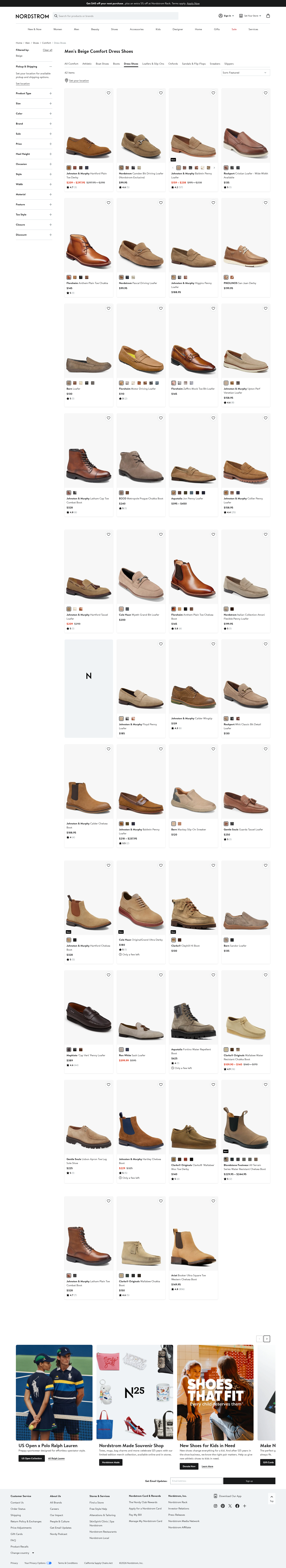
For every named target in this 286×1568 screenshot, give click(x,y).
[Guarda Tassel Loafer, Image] (246, 781)
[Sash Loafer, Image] (141, 1007)
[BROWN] (145, 383)
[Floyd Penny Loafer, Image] (141, 676)
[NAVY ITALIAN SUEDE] (86, 167)
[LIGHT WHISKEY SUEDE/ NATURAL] (121, 609)
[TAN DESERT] (121, 277)
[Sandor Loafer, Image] (246, 898)
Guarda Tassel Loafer (243, 829)
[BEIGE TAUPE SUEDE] (226, 609)
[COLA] (173, 1159)
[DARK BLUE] (238, 167)
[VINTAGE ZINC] (232, 1159)
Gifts (217, 29)
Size (18, 103)
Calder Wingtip (191, 718)
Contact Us (17, 1502)
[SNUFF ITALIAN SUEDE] (69, 167)
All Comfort (71, 63)
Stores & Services (100, 1496)
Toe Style (21, 214)
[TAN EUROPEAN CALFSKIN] (69, 492)
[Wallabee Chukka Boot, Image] (141, 1233)
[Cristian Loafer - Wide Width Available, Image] (246, 125)
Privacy (14, 1563)
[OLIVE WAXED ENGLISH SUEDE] (127, 823)
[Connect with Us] (245, 1506)
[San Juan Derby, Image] (246, 235)
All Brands (56, 1502)
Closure (20, 224)
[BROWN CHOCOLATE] (86, 277)
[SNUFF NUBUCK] (232, 383)
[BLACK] (133, 167)
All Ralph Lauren (56, 1458)
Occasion (21, 164)
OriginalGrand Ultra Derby (141, 939)
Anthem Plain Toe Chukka (87, 283)
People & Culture (59, 1521)
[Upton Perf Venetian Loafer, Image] (246, 341)
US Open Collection (32, 1458)
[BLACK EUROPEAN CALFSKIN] (74, 492)
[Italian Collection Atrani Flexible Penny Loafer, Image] (246, 567)
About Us (55, 1496)
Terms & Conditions (68, 1563)
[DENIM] (127, 1049)
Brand (19, 123)
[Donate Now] (215, 1393)
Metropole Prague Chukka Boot (141, 498)
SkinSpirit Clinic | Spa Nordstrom (102, 1523)
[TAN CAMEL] (121, 167)
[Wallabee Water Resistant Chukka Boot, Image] (246, 1007)
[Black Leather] (74, 1049)
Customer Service (21, 1496)
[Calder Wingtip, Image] (193, 676)
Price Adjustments (21, 1527)
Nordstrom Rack (177, 1502)
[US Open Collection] (54, 1393)
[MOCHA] (74, 277)
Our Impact (56, 1515)
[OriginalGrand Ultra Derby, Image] (141, 898)
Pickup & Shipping (26, 66)
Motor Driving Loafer (137, 388)
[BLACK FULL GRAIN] (179, 277)
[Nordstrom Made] (134, 1393)
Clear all (47, 49)
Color (19, 113)
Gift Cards (268, 1462)
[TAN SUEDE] (173, 492)
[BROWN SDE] (179, 940)
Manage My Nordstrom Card (145, 1521)
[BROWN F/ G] (74, 383)
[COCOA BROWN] (127, 492)
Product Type (23, 93)
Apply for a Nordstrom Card (145, 1508)
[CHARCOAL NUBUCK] (238, 383)
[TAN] (226, 823)
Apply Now (193, 3)
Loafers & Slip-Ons (153, 63)
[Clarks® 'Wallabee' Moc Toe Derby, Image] (193, 1117)
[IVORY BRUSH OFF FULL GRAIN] (202, 167)
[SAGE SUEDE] (185, 492)
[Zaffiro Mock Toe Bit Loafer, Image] (193, 341)
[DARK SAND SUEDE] (173, 940)
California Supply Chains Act (98, 1563)
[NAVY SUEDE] (238, 492)
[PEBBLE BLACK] (244, 1159)
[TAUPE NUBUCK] (226, 383)
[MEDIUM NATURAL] (226, 167)
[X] (230, 1506)
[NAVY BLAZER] (127, 277)
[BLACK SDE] (191, 1159)
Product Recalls (19, 1546)
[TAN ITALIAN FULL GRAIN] (80, 609)
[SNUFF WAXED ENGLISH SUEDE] (121, 823)
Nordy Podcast (58, 1534)
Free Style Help (98, 1509)
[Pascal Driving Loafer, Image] (141, 235)
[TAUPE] (80, 383)
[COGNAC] (139, 383)
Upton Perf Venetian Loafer (242, 390)
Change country (20, 1553)
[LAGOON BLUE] (157, 383)
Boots (116, 63)
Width (19, 184)
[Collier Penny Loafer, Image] (246, 450)
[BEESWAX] (232, 1049)
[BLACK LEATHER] (232, 940)
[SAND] (121, 383)
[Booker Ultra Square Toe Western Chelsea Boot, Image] (193, 1233)
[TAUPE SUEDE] (173, 277)
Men (76, 29)
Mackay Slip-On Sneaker (188, 829)
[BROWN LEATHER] (127, 167)
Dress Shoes (131, 63)
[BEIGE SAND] (139, 167)
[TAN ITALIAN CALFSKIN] (74, 167)
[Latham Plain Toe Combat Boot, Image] (89, 1233)
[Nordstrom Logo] (32, 16)
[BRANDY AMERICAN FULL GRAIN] (184, 167)
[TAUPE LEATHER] (226, 940)
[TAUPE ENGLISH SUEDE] (178, 167)
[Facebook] (237, 1506)
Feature (20, 204)
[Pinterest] (223, 1506)
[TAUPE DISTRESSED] (69, 383)
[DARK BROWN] (197, 492)
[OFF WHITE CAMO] (238, 1049)
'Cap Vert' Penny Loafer (86, 1055)
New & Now (34, 29)
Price (19, 144)
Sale (234, 29)
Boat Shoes (102, 63)
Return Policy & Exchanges (26, 1521)
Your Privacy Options (35, 1563)
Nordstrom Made (110, 1462)
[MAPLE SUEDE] (121, 1275)
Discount (21, 234)
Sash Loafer (132, 1055)
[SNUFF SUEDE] (226, 492)
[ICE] (133, 383)
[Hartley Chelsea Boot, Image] (141, 1117)
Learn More (207, 1466)
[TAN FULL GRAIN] (185, 277)
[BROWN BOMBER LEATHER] (232, 492)
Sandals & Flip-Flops (194, 63)
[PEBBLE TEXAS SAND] (226, 1159)
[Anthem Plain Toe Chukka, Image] (89, 235)
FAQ (13, 1540)
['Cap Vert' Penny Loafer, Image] (89, 1007)
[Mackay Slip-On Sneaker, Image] (193, 781)
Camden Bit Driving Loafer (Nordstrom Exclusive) (141, 175)
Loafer (73, 388)
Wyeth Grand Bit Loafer (139, 614)
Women (57, 29)
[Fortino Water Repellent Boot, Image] (193, 1007)
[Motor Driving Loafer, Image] (141, 341)
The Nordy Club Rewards (143, 1502)
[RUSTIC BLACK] (250, 1159)
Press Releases (176, 1515)
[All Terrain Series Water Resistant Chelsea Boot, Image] (246, 1117)
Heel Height (23, 154)
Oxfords (173, 63)
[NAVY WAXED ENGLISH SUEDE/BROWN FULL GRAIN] (133, 823)
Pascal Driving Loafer (138, 283)
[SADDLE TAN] (69, 277)
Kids (158, 29)
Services (253, 29)
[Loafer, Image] (89, 341)
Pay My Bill (135, 1515)
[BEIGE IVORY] (133, 277)
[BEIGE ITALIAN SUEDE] (69, 609)
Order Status (18, 1509)
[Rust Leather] (80, 1049)
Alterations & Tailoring (103, 1515)
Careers (54, 1509)
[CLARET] (238, 1159)
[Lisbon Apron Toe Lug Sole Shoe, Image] (89, 1117)
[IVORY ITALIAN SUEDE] (74, 609)
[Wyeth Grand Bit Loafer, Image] (141, 567)
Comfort (46, 43)
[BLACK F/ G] (86, 383)
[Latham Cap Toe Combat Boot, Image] (89, 450)
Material (20, 194)
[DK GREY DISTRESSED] (92, 383)
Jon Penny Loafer (187, 498)
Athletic (87, 63)
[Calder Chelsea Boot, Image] (89, 781)
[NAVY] (191, 383)
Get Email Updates (61, 1527)
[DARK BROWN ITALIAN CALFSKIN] (80, 167)
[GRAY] (127, 383)
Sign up (249, 1480)
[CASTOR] (226, 277)
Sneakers (215, 63)
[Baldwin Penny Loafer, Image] (193, 125)
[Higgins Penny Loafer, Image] (193, 235)
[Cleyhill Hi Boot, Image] (193, 898)
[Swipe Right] (266, 1339)
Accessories (137, 29)
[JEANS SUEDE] (191, 492)
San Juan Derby (240, 283)
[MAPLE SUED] (226, 1049)
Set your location (79, 80)
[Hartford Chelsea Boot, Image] (89, 898)
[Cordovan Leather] (69, 1049)
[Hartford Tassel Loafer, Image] (89, 567)
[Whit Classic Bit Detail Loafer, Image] (246, 676)
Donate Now (189, 1466)
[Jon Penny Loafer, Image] (193, 450)
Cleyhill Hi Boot (185, 945)
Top (272, 1501)
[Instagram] (215, 1506)
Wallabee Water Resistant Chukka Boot (243, 1057)
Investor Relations (178, 1508)
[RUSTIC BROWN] (256, 1159)
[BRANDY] (232, 277)
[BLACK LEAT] (133, 1275)
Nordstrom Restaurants (103, 1531)
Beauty (95, 29)
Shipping (16, 1515)
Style (19, 174)
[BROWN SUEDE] (232, 609)
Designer (178, 29)
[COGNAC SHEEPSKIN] (196, 167)
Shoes (114, 29)
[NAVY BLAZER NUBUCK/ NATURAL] (127, 609)
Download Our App (230, 1496)
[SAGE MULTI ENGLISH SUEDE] (208, 167)
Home (198, 29)
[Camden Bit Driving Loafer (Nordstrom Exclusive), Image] (141, 125)
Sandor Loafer (235, 945)
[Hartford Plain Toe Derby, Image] (89, 125)
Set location (23, 83)
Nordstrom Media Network (183, 1521)
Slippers (229, 63)
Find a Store (97, 1502)
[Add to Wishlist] (108, 93)
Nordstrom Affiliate (179, 1527)
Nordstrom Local (99, 1538)
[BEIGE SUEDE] (121, 718)
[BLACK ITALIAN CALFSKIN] (74, 940)
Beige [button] (19, 55)
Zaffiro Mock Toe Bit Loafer (193, 388)
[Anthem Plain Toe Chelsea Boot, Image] (193, 567)
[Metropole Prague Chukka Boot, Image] (141, 450)
